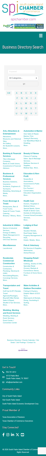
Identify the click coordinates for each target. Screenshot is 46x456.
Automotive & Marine (33, 131)
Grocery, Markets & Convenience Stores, (31, 269)
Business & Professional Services (8, 176)
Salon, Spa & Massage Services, (32, 160)
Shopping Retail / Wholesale (31, 259)
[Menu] (41, 35)
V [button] (21, 113)
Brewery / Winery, (9, 216)
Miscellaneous (9, 245)
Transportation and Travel (11, 286)
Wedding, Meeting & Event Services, (10, 317)
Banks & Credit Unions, (11, 163)
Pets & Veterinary (31, 245)
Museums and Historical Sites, (12, 140)
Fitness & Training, (31, 156)
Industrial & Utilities (11, 225)
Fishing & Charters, (31, 291)
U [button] (16, 113)
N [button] (30, 103)
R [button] (26, 108)
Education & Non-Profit (32, 175)
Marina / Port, (29, 136)
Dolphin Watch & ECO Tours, (32, 295)
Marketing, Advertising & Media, (12, 192)
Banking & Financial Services (12, 154)
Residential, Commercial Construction (9, 260)
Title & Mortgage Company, (9, 160)
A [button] (16, 93)
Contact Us (31, 342)
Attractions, (7, 136)
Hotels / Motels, (29, 240)
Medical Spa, (28, 168)
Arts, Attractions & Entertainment (11, 132)
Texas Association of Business (13, 417)
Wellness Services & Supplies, (31, 164)
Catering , (6, 213)
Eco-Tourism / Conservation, (29, 189)
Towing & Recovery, (31, 138)
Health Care (29, 201)
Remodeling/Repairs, (11, 276)
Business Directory (14, 340)
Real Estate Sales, (30, 233)
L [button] (21, 103)
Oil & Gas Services (10, 239)
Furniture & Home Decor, (33, 273)
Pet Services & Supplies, (33, 248)
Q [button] (21, 108)
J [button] (35, 98)
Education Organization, (33, 193)
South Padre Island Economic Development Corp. (20, 404)
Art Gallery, (7, 143)
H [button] (26, 98)
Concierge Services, (10, 278)
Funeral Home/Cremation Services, (33, 216)
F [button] (17, 98)
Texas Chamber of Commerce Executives (17, 421)
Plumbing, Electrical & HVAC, (11, 272)
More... (5, 148)
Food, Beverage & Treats (11, 202)
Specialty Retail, (30, 266)
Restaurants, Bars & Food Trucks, (10, 208)
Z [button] (26, 119)
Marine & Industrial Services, (10, 229)
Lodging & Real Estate (31, 226)
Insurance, (7, 184)
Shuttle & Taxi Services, (11, 303)
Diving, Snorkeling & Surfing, (31, 301)
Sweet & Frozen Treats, (12, 211)
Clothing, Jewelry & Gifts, (33, 264)
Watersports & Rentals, (32, 298)
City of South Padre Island (12, 396)
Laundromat (7, 248)
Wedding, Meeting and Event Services (11, 311)
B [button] (21, 93)
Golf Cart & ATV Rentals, (12, 291)
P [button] (16, 108)
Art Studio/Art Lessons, (11, 146)
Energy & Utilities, (9, 233)
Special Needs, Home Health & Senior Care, (32, 210)
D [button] (31, 93)
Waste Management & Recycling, (11, 236)
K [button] (16, 103)
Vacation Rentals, (30, 231)
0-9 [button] (8, 93)
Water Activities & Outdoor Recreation (32, 286)
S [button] (31, 108)
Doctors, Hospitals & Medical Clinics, (31, 205)
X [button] (31, 113)
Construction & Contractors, (8, 268)
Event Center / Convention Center (10, 322)
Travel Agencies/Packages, (10, 295)
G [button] (22, 98)
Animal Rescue (29, 253)
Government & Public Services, (31, 185)
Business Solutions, (10, 182)
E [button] (35, 93)
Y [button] (36, 113)
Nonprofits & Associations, (28, 180)
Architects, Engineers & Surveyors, (11, 188)
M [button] (26, 103)
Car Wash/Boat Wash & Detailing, (32, 142)
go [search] (24, 84)
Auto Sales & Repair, (31, 134)
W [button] (26, 113)
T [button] (35, 108)
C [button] (26, 93)
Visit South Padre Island (11, 400)
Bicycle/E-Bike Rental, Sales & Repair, (11, 299)
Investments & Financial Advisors (12, 167)
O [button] (35, 103)
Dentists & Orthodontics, (33, 213)
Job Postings (21, 342)
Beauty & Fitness (31, 153)
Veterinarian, (28, 250)
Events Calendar (29, 340)
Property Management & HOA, (33, 237)
